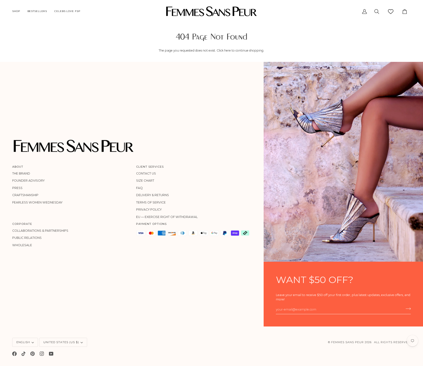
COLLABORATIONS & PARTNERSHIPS (40, 230)
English (23, 342)
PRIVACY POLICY (149, 209)
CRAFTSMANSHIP (25, 195)
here (227, 50)
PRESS (17, 188)
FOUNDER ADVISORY (28, 180)
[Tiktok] (23, 354)
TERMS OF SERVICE (151, 202)
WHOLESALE (22, 245)
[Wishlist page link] (390, 11)
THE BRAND (21, 173)
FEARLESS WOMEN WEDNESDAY (37, 202)
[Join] (407, 309)
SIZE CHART (145, 180)
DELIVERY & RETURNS (152, 195)
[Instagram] (42, 354)
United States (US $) (61, 342)
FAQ (139, 188)
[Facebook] (14, 354)
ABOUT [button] (17, 166)
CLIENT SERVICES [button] (150, 166)
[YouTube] (51, 354)
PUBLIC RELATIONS (27, 238)
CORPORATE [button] (22, 224)
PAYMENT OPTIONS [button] (151, 224)
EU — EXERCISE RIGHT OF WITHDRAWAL (167, 217)
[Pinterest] (32, 354)
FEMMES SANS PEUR (347, 342)
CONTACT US (146, 173)
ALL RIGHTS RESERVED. (392, 342)
